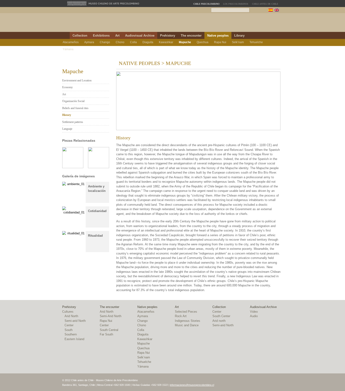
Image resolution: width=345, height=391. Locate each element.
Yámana (68, 49)
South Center (221, 316)
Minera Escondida (256, 23)
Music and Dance (187, 325)
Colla (133, 42)
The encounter (191, 35)
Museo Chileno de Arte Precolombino (103, 3)
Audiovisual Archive (139, 35)
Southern (71, 334)
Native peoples (218, 35)
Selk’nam (238, 42)
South (69, 330)
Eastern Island (74, 339)
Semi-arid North (75, 321)
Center (69, 325)
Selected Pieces (186, 311)
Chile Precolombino (110, 24)
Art (117, 35)
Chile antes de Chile (265, 4)
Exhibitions (101, 35)
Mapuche (185, 42)
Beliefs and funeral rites (75, 108)
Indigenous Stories (187, 321)
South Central (109, 330)
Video (254, 311)
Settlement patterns (72, 122)
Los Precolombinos (235, 4)
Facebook (271, 35)
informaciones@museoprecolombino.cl (192, 384)
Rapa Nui (220, 42)
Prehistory (167, 35)
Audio (254, 316)
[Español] (270, 10)
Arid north (219, 321)
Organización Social (73, 101)
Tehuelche (256, 42)
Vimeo (277, 35)
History (66, 115)
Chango (105, 42)
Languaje (67, 128)
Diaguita (147, 42)
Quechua (202, 42)
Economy (67, 87)
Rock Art (181, 316)
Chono (120, 42)
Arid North (71, 316)
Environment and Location (77, 80)
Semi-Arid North (110, 316)
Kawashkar (166, 42)
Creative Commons (285, 383)
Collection (80, 35)
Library (239, 35)
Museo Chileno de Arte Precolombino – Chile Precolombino (189, 24)
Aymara (89, 42)
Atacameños (71, 42)
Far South (106, 334)
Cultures (67, 311)
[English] (277, 10)
